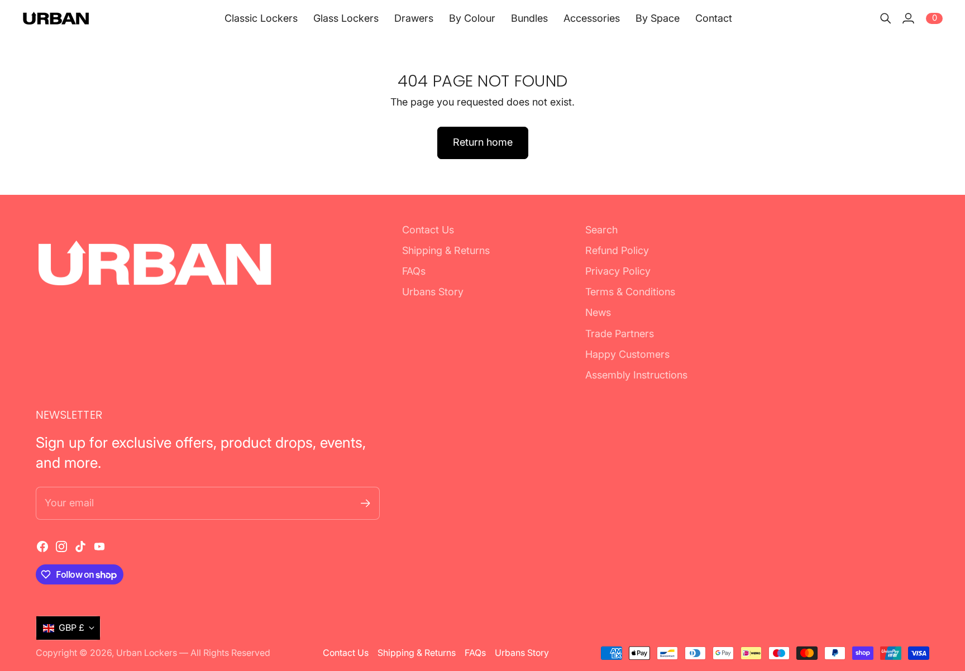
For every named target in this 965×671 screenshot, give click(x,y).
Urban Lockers (146, 653)
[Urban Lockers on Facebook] (42, 546)
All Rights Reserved (230, 653)
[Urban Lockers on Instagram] (61, 546)
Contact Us (428, 230)
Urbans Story (433, 292)
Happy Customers (627, 354)
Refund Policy (617, 250)
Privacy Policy (618, 271)
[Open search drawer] (886, 18)
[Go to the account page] (908, 18)
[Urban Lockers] (55, 18)
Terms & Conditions (630, 292)
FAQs (414, 271)
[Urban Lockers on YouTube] (99, 546)
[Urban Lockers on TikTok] (80, 546)
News (598, 312)
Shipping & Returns (446, 250)
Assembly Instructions (636, 375)
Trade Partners (619, 333)
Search (601, 230)
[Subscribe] (365, 503)
